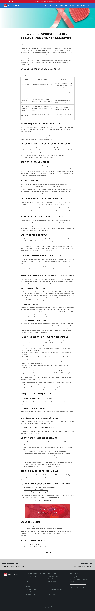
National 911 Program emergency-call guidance (37, 492)
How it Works (51, 578)
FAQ (49, 586)
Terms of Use (51, 597)
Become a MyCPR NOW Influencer (78, 584)
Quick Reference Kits (53, 576)
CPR (27, 584)
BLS (27, 581)
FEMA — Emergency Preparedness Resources (36, 546)
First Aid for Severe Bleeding (33, 591)
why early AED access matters (57, 475)
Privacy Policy (51, 594)
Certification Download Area (55, 589)
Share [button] (23, 44)
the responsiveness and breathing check (35, 475)
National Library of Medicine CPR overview (36, 489)
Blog (49, 584)
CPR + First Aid (29, 578)
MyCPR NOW (46, 606)
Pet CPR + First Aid (30, 594)
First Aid (28, 586)
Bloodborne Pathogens (31, 589)
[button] (88, 5)
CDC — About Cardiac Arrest (32, 544)
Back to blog (48, 552)
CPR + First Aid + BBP (31, 576)
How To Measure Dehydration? (82, 566)
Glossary (50, 591)
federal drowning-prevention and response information (39, 487)
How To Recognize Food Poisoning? (14, 566)
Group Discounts (52, 581)
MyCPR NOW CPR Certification (50, 500)
